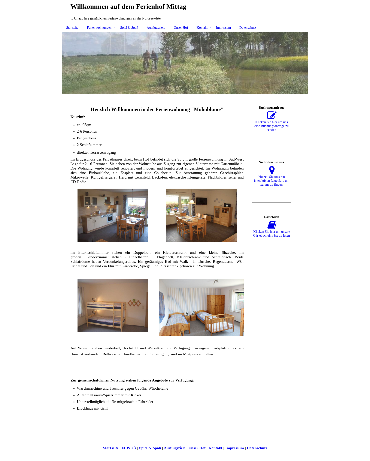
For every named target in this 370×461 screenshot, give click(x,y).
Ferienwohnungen (99, 27)
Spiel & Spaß (129, 27)
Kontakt (202, 27)
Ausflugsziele (156, 27)
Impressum (223, 27)
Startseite (72, 27)
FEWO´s (129, 448)
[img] (185, 63)
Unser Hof (181, 27)
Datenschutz (247, 27)
